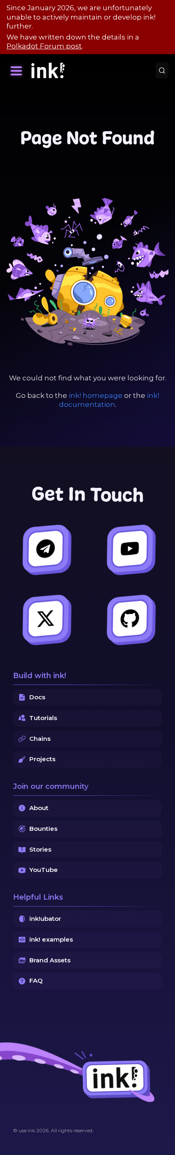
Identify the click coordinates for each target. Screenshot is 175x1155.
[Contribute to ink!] (129, 619)
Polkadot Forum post (44, 46)
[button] (16, 70)
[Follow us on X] (45, 619)
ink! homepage (95, 395)
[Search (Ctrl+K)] (161, 70)
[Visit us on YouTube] (129, 549)
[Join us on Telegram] (45, 549)
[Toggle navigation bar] (16, 70)
